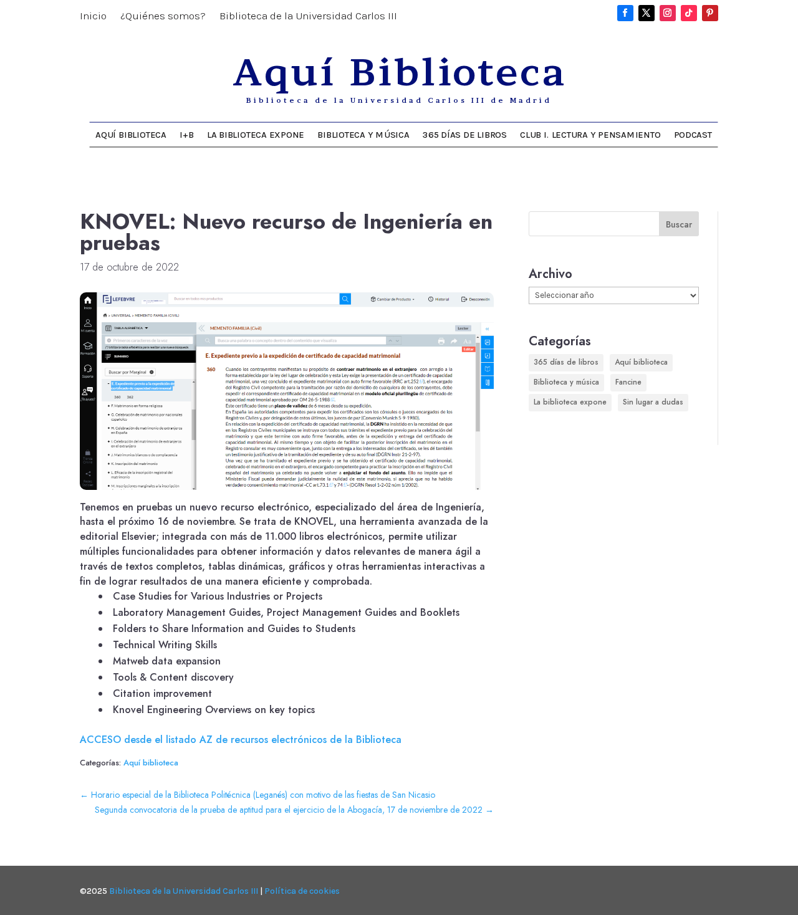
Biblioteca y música (363, 134)
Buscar (679, 224)
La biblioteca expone (255, 134)
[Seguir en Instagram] (668, 13)
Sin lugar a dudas (653, 402)
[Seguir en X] (646, 13)
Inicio (93, 16)
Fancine (628, 382)
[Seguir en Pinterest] (710, 13)
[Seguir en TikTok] (689, 13)
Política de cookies (302, 891)
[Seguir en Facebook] (625, 13)
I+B (186, 134)
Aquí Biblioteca (130, 134)
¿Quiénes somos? (163, 16)
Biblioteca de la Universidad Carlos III (308, 16)
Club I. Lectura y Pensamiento (590, 134)
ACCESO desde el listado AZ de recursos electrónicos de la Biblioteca (240, 739)
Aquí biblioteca (150, 763)
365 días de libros (465, 134)
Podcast (693, 134)
